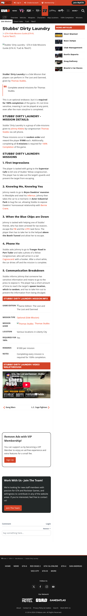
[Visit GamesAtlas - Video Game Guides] (58, 600)
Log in (19, 3)
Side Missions (6, 21)
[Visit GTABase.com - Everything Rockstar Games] (41, 600)
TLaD (27, 21)
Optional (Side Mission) (28, 317)
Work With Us (65, 608)
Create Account (32, 3)
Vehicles (23, 18)
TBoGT (33, 21)
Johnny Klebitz (17, 128)
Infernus (31, 195)
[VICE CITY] (61, 11)
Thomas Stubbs (18, 80)
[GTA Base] (5, 11)
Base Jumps (70, 41)
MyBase (4, 3)
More (74, 11)
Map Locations (52, 18)
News (14, 11)
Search (55, 608)
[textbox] (26, 533)
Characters (41, 18)
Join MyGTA (78, 2)
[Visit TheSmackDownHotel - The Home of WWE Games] (27, 600)
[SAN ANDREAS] (52, 11)
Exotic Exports (71, 54)
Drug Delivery (70, 61)
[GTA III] (68, 11)
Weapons (31, 18)
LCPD (27, 229)
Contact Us (27, 608)
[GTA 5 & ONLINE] (38, 11)
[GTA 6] (22, 11)
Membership (49, 3)
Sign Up (10, 460)
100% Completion (67, 18)
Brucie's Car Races (73, 68)
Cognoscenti (8, 259)
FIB (14, 229)
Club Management (73, 48)
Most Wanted (70, 34)
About (18, 608)
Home (8, 566)
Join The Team (13, 508)
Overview (14, 18)
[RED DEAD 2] (30, 11)
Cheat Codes (18, 21)
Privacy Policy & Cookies (42, 608)
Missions (79, 18)
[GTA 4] (45, 11)
